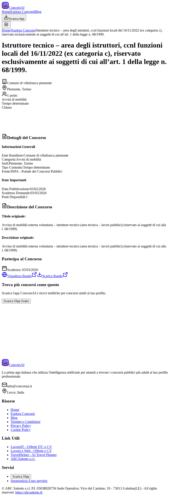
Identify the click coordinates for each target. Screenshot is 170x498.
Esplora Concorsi (22, 12)
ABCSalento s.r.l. (23, 459)
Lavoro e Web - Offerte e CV (31, 451)
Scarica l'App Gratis (16, 301)
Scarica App (16, 18)
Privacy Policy (21, 426)
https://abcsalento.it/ (29, 492)
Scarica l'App (20, 476)
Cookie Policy (21, 430)
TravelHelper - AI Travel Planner (34, 455)
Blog (38, 12)
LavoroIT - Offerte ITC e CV (31, 447)
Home (6, 12)
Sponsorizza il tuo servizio (29, 481)
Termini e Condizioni (25, 422)
